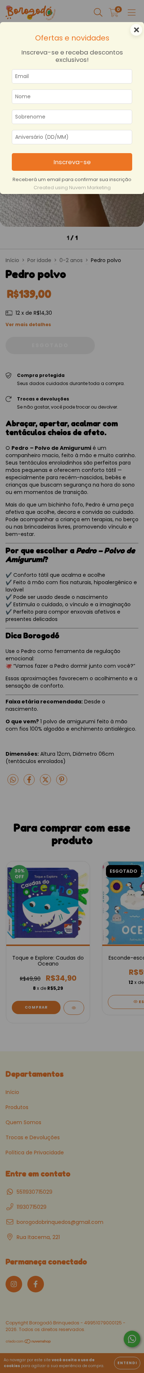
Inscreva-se (72, 162)
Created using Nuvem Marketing (72, 187)
